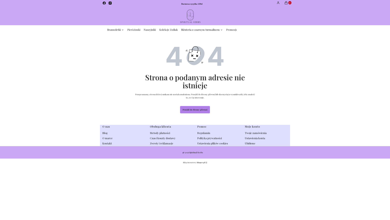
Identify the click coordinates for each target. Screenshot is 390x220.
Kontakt (107, 143)
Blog (105, 133)
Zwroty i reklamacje (161, 143)
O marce (107, 138)
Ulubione (250, 143)
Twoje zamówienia (256, 133)
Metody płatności (160, 133)
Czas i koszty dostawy (163, 138)
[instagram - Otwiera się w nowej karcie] (110, 3)
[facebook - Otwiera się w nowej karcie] (104, 3)
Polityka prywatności (209, 138)
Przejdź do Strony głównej (195, 109)
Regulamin (203, 133)
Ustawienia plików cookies (213, 143)
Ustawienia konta (255, 138)
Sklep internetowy (194, 162)
